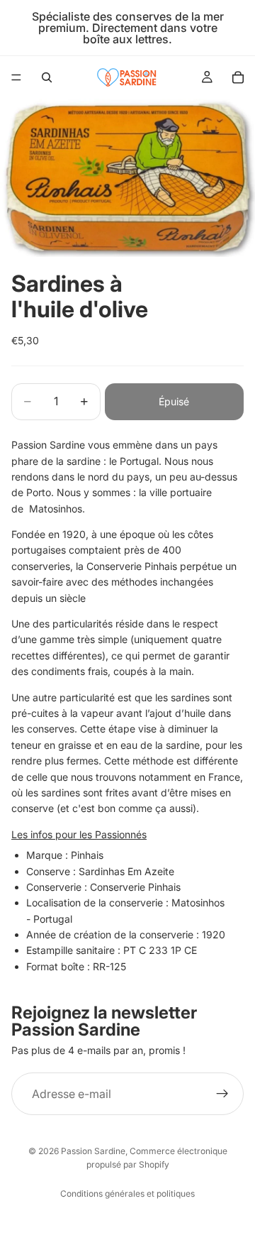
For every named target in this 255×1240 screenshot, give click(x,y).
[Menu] (16, 77)
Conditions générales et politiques (127, 1193)
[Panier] (238, 77)
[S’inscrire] (222, 1094)
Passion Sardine (93, 1151)
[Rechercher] (46, 77)
